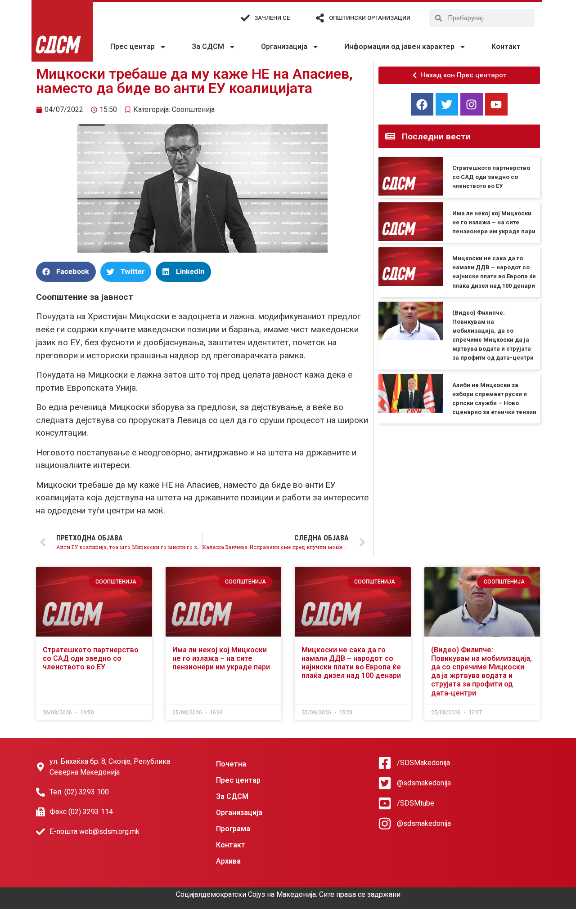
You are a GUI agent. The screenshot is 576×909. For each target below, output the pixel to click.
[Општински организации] (319, 17)
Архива (228, 861)
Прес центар (132, 46)
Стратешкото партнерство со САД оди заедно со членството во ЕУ (491, 177)
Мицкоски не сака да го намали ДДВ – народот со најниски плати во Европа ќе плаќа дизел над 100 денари (351, 663)
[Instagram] (471, 104)
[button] (66, 272)
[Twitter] (447, 104)
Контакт (506, 46)
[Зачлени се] (245, 17)
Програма (233, 828)
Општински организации (369, 17)
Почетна (231, 764)
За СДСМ (208, 46)
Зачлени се (272, 17)
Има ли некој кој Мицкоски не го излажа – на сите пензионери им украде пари (494, 222)
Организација (284, 46)
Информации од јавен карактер (399, 46)
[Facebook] (422, 104)
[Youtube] (496, 104)
